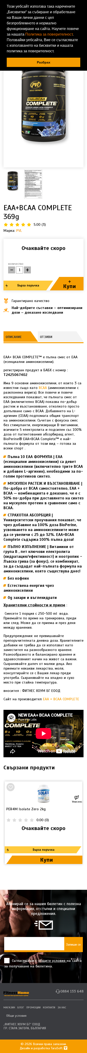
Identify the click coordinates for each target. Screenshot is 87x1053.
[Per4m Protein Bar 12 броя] (43, 794)
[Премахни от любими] (10, 787)
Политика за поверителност (49, 34)
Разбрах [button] (43, 62)
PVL (19, 230)
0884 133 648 (72, 991)
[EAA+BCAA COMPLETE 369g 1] (43, 99)
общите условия (52, 960)
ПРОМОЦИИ (33, 1007)
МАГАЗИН (9, 1007)
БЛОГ (20, 1007)
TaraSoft (57, 1048)
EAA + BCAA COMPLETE (61, 699)
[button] (56, 51)
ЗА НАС (62, 1007)
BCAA (43, 387)
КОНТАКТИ (49, 1007)
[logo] (16, 991)
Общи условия (16, 1016)
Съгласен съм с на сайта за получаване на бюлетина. (43, 963)
